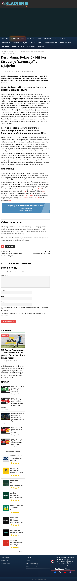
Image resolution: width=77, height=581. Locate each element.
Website (3, 302)
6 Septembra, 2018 (9, 71)
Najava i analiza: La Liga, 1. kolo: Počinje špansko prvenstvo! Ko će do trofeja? (17, 441)
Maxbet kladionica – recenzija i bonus (16, 495)
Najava (25, 43)
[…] (13, 377)
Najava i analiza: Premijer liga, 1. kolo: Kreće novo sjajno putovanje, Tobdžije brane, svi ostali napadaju (12, 402)
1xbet (40, 189)
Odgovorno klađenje (32, 564)
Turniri (41, 47)
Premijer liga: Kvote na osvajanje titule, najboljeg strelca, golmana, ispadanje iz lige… (17, 417)
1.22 (24, 191)
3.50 (25, 196)
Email (3, 296)
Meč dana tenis (36, 43)
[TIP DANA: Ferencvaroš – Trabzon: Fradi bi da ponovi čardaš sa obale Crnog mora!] (13, 341)
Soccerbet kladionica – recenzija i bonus (16, 520)
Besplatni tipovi (50, 39)
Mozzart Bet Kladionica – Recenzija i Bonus (16, 470)
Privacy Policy (35, 313)
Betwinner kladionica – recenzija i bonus (16, 483)
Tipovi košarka (65, 43)
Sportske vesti (5, 564)
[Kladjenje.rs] (15, 6)
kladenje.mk (4, 560)
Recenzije (30, 39)
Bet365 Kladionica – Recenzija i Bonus (16, 507)
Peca (19, 71)
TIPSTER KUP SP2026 (17, 39)
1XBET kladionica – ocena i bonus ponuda (16, 458)
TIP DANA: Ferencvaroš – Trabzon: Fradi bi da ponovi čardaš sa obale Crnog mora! (13, 354)
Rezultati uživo (18, 47)
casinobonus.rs (5, 557)
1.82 (9, 200)
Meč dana (16, 43)
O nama (28, 557)
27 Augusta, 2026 (8, 361)
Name (3, 290)
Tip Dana (62, 39)
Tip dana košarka (51, 43)
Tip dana (6, 330)
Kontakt (28, 560)
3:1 (7, 196)
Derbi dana (27, 71)
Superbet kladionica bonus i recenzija (16, 542)
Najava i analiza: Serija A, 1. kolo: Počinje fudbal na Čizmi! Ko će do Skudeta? (17, 389)
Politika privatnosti (31, 567)
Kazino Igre (31, 47)
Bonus (39, 39)
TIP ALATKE (5, 47)
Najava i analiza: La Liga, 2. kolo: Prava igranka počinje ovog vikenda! (17, 430)
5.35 (43, 191)
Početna (5, 39)
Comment (4, 275)
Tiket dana (6, 43)
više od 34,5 (24, 198)
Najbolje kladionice (13, 452)
